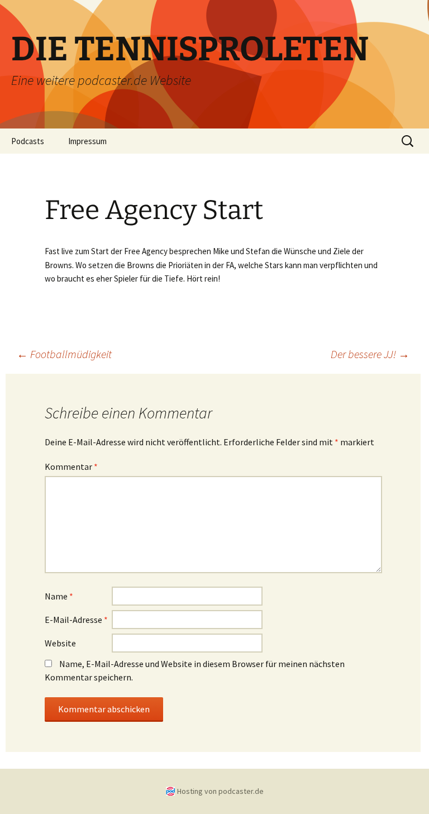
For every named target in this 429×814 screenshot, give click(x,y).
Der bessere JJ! (370, 354)
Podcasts (27, 141)
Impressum (87, 141)
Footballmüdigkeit (64, 354)
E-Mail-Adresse (76, 619)
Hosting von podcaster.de (220, 791)
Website (60, 643)
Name (59, 596)
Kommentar (71, 466)
